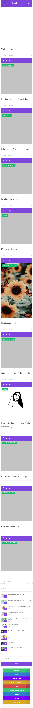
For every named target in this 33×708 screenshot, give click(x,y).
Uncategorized (6, 115)
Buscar (16, 664)
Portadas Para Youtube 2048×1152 (18, 631)
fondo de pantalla (16, 682)
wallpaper (10, 65)
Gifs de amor (11, 643)
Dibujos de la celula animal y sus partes (19, 606)
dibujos (5, 215)
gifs (17, 686)
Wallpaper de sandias (10, 49)
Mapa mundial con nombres (15, 612)
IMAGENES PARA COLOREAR (17, 690)
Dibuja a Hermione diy (10, 199)
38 (28, 583)
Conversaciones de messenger (14, 476)
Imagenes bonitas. (13, 636)
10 (14, 583)
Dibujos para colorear (14, 624)
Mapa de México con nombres (16, 594)
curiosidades (11, 165)
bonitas (5, 65)
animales (5, 339)
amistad (16, 670)
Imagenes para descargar (15, 647)
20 (18, 583)
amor (16, 674)
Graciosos (5, 492)
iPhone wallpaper (9, 249)
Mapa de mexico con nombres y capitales (19, 600)
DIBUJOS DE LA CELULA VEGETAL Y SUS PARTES (19, 618)
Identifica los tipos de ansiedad (14, 99)
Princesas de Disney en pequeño (15, 149)
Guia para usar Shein (10, 526)
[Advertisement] (16, 29)
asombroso (11, 339)
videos (17, 698)
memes (17, 694)
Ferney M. (11, 55)
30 (22, 583)
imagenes (11, 492)
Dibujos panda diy (9, 323)
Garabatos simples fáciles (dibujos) (16, 373)
